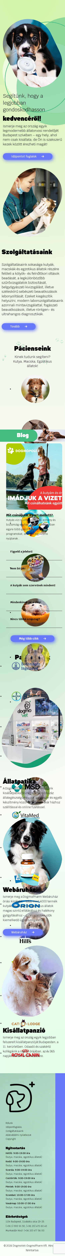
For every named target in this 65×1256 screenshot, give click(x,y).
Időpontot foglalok (23, 156)
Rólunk (9, 1123)
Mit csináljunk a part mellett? (29, 515)
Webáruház (19, 932)
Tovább (15, 326)
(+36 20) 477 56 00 (34, 1230)
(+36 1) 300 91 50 (15, 1226)
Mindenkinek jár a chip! (25, 602)
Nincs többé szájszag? (25, 619)
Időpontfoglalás (14, 1127)
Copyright (11, 1138)
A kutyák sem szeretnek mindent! (32, 585)
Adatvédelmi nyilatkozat (18, 1134)
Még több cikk (28, 638)
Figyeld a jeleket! (21, 551)
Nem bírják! (17, 568)
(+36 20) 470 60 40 (36, 1226)
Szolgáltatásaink (14, 1131)
